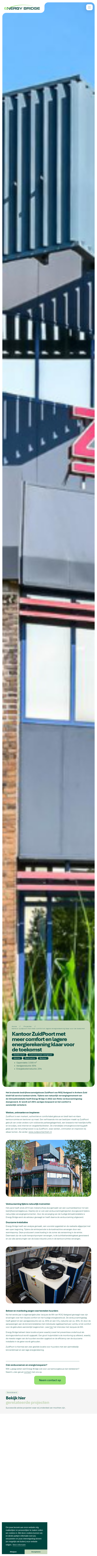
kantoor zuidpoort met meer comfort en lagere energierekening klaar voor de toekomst (48, 1028)
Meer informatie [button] (19, 1545)
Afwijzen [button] (13, 1552)
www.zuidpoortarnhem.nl (40, 1132)
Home (14, 1026)
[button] (89, 7)
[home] (23, 7)
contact (27, 1372)
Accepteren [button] (36, 1552)
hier (51, 1327)
